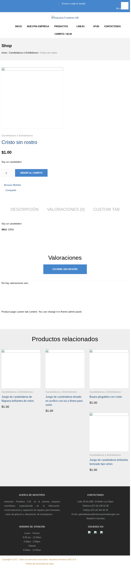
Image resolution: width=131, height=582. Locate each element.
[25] (32, 98)
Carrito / (63, 34)
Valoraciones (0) (66, 209)
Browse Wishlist (12, 185)
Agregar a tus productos (37, 391)
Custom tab (106, 209)
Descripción (24, 209)
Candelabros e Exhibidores (23, 52)
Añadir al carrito (31, 173)
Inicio (4, 52)
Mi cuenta (121, 8)
